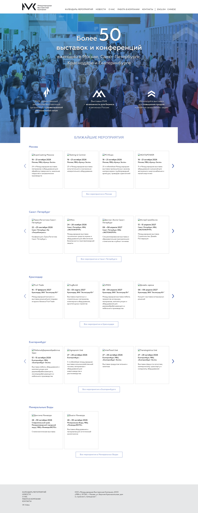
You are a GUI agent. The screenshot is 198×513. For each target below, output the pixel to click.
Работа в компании (129, 9)
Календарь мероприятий (79, 9)
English (161, 9)
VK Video (25, 505)
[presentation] (25, 165)
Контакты (147, 9)
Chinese (171, 9)
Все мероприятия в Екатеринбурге (99, 389)
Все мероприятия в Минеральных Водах (99, 455)
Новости (101, 9)
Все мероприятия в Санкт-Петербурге (99, 259)
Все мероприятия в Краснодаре (99, 324)
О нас (112, 9)
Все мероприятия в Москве (99, 194)
